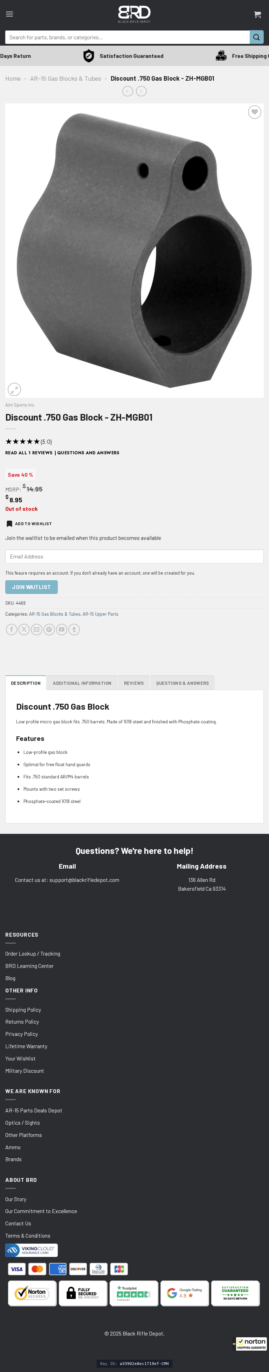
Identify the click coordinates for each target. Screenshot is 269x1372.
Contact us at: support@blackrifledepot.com (67, 879)
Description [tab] (26, 683)
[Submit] (257, 37)
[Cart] (257, 14)
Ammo (13, 1147)
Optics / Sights (22, 1122)
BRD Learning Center (29, 965)
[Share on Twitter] (24, 629)
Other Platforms (23, 1134)
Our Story (15, 1199)
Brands (13, 1159)
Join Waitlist (31, 587)
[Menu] (9, 14)
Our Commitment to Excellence (41, 1210)
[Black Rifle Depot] (134, 14)
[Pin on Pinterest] (49, 629)
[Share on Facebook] (12, 629)
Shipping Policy (23, 1009)
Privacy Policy (21, 1033)
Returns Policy (22, 1021)
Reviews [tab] (134, 683)
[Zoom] (14, 389)
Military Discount (24, 1070)
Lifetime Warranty (26, 1046)
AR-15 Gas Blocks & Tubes (65, 78)
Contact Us (18, 1223)
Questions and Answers (88, 453)
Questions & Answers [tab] (182, 683)
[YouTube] (62, 629)
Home (13, 78)
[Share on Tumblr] (74, 629)
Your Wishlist (20, 1058)
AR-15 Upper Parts (100, 614)
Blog (10, 978)
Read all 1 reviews (29, 453)
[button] (249, 1344)
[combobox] (127, 37)
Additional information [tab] (82, 683)
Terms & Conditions (27, 1235)
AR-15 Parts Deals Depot (33, 1110)
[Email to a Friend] (36, 629)
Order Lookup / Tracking (32, 953)
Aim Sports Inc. (20, 405)
